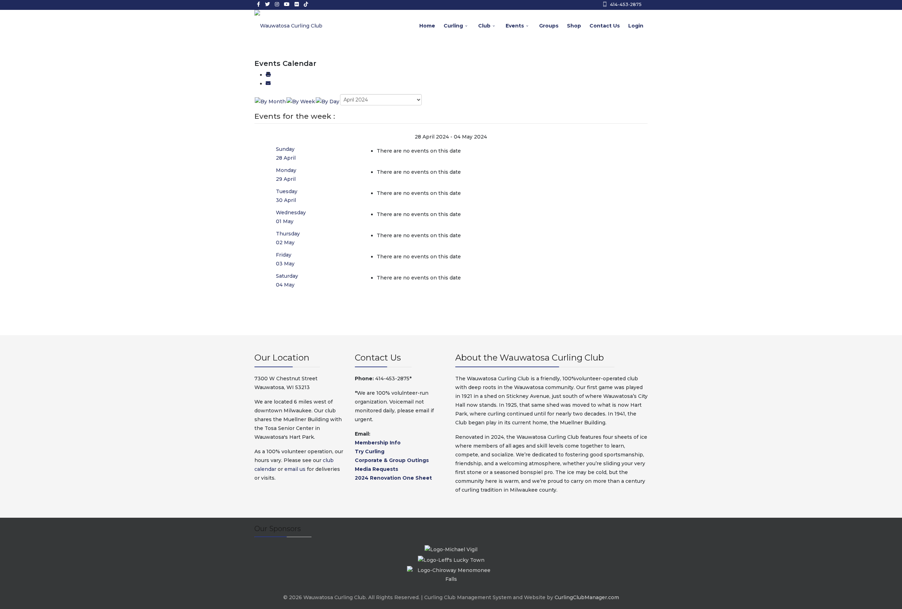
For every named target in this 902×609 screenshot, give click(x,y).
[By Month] (270, 101)
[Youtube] (287, 4)
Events (515, 26)
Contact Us (604, 26)
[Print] (268, 75)
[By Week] (300, 101)
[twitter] (267, 4)
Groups (548, 26)
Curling (453, 26)
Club (484, 26)
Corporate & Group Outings (392, 460)
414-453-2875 (626, 4)
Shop (574, 26)
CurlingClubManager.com (587, 597)
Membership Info (378, 442)
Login (635, 26)
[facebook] (258, 4)
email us (294, 469)
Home (427, 26)
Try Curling (369, 451)
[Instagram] (277, 4)
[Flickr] (297, 4)
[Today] (327, 101)
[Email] (268, 83)
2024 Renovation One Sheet (393, 478)
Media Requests (376, 469)
